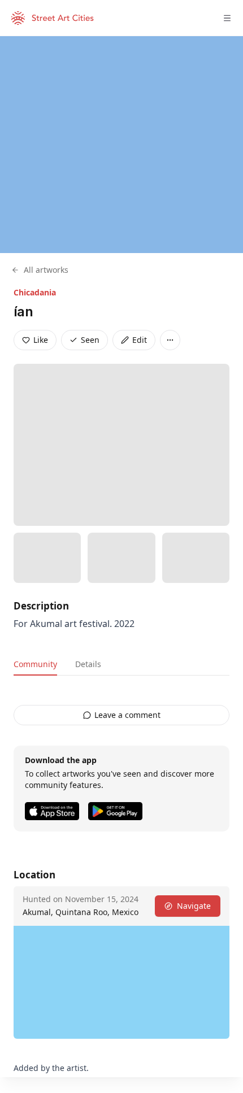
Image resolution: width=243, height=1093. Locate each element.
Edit (139, 339)
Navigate (194, 905)
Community (35, 664)
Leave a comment (127, 714)
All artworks (46, 269)
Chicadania (35, 292)
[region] (121, 144)
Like (40, 339)
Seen (90, 339)
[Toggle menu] (227, 18)
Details (88, 664)
